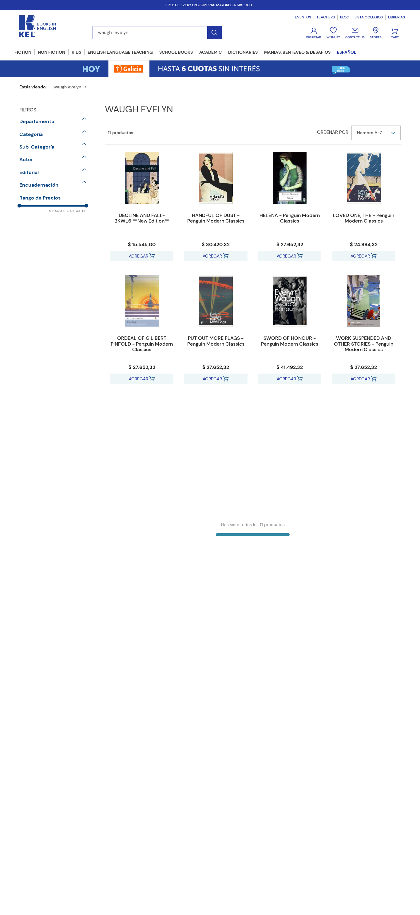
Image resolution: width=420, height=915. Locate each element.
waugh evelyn (67, 87)
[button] (52, 121)
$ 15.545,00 (57, 211)
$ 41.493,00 (76, 211)
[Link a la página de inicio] (35, 87)
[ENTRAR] (314, 33)
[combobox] (157, 32)
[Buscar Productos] (214, 32)
